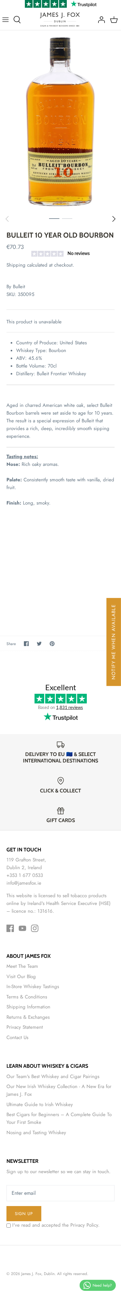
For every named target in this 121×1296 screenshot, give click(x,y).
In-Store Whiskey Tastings (32, 986)
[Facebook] (10, 928)
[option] (60, 121)
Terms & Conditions (26, 996)
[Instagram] (34, 928)
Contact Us (17, 1037)
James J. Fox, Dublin (38, 1274)
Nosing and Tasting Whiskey (36, 1132)
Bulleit (19, 286)
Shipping (15, 265)
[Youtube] (22, 928)
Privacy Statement (24, 1027)
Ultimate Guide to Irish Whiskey (39, 1104)
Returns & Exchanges (28, 1017)
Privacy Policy (84, 1225)
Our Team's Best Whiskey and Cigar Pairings (52, 1076)
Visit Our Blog (21, 976)
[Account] (100, 20)
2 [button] (67, 218)
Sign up (24, 1214)
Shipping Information (28, 1006)
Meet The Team (22, 966)
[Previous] (7, 219)
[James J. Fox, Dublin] (60, 19)
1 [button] (54, 218)
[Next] (114, 219)
